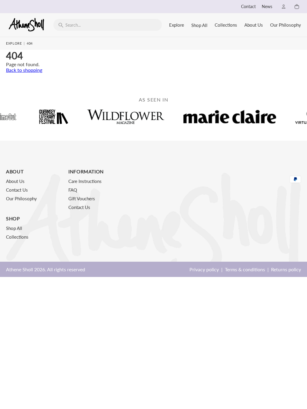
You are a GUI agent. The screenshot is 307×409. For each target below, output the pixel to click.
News (267, 6)
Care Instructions (85, 181)
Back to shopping (24, 70)
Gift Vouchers (81, 198)
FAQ (72, 190)
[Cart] (297, 6)
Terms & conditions (245, 269)
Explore (176, 25)
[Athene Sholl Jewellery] (26, 24)
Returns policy (286, 269)
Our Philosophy (285, 25)
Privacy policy (204, 269)
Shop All (199, 25)
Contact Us (17, 190)
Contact (248, 6)
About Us (253, 25)
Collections (226, 25)
